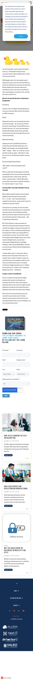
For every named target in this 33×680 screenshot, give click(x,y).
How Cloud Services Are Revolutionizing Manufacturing (15, 487)
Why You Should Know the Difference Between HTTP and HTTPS (15, 550)
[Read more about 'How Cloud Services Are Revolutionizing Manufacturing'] (16, 472)
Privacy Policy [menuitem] (16, 616)
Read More (27, 458)
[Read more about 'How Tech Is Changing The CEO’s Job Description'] (16, 422)
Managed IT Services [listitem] (8, 455)
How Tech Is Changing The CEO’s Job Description (15, 436)
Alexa (5, 199)
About (15, 591)
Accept (21, 36)
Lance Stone (6, 441)
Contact (15, 605)
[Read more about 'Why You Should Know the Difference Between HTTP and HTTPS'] (16, 528)
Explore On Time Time (15, 598)
